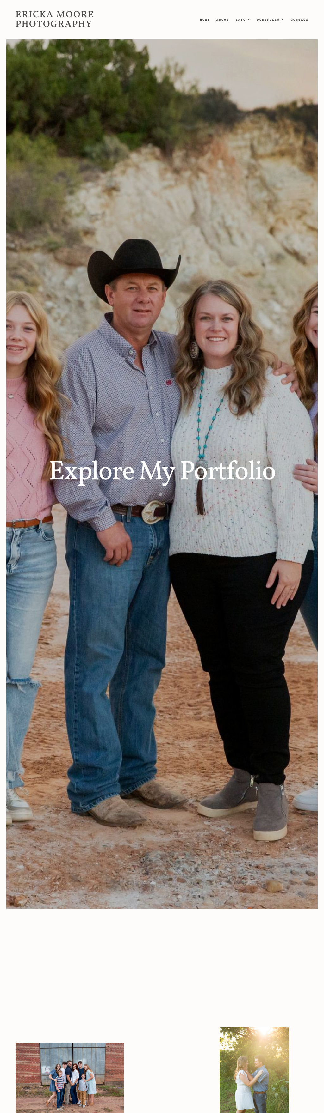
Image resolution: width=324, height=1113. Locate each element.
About (222, 19)
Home (205, 19)
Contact (299, 19)
